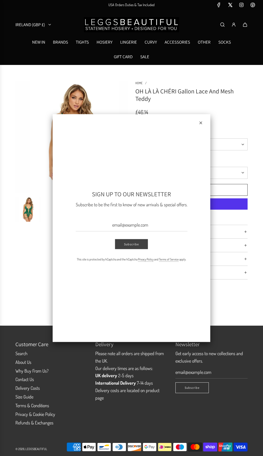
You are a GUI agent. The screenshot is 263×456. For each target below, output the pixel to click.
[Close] (200, 122)
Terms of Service (169, 259)
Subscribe (131, 244)
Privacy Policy (146, 259)
